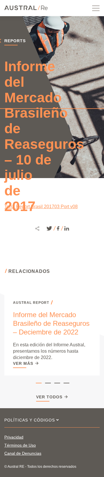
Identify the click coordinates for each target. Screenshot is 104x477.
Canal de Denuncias (22, 453)
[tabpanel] (52, 334)
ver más (23, 363)
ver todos (49, 397)
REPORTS (15, 41)
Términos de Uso (20, 445)
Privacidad (13, 437)
